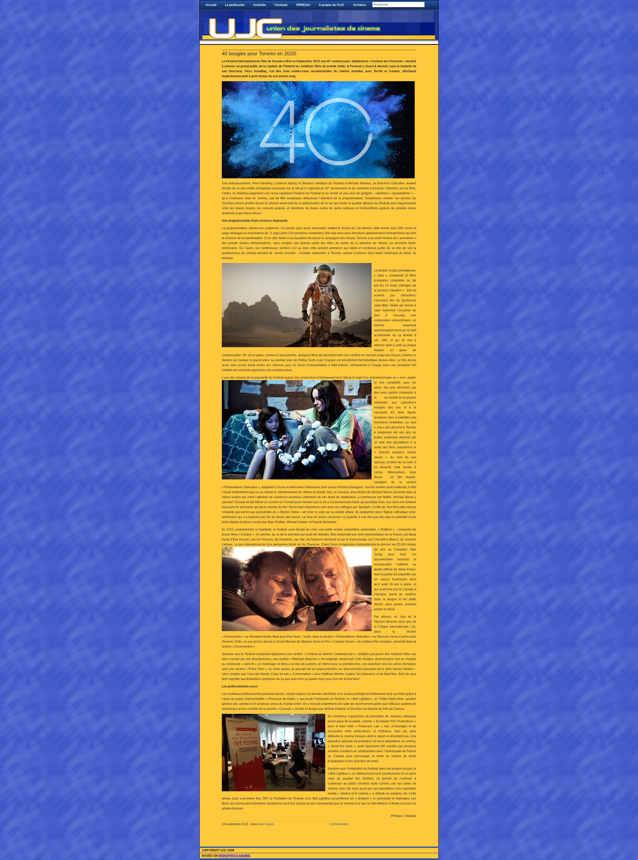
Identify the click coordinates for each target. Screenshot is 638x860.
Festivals (281, 5)
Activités (259, 5)
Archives (359, 5)
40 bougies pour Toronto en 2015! (259, 53)
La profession (234, 5)
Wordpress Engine (234, 856)
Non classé (266, 824)
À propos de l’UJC (331, 5)
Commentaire (339, 824)
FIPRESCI (303, 5)
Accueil (211, 5)
